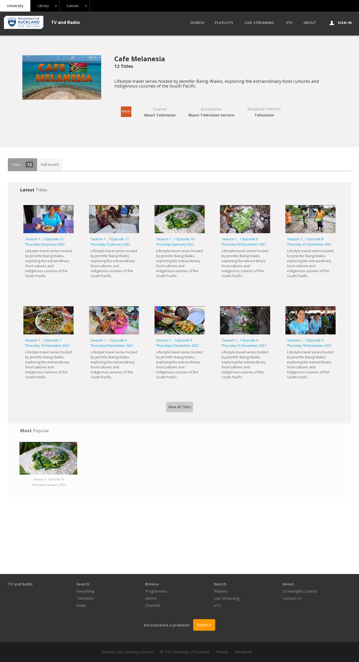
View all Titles (179, 406)
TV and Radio (65, 22)
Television (85, 598)
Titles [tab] (22, 164)
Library (43, 5)
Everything (85, 591)
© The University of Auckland (184, 651)
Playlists (224, 23)
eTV (289, 23)
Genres (151, 598)
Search (197, 23)
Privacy (222, 651)
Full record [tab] (50, 164)
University (15, 5)
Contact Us (292, 598)
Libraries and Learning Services (127, 651)
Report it (204, 624)
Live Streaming (259, 23)
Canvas (72, 5)
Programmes (156, 591)
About (310, 23)
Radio (81, 605)
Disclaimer (244, 651)
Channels (153, 605)
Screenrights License (300, 591)
